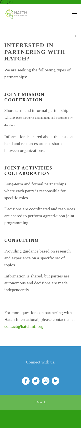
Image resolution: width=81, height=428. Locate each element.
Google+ (6, 2)
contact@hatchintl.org (23, 326)
